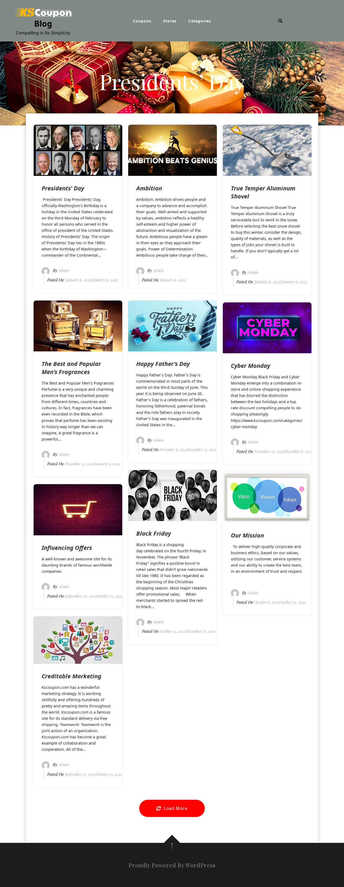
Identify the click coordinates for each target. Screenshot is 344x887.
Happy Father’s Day (163, 363)
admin (63, 270)
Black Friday (153, 533)
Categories (199, 20)
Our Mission (247, 535)
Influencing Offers (67, 547)
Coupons (142, 20)
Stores (170, 20)
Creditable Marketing (71, 676)
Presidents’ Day (63, 188)
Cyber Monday (250, 365)
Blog (43, 23)
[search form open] (280, 20)
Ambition (149, 188)
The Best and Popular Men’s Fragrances (71, 367)
